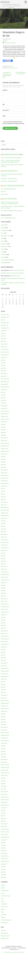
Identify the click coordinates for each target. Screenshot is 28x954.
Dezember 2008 (5, 764)
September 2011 (5, 676)
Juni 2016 (3, 523)
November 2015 (5, 542)
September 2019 (5, 419)
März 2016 (3, 531)
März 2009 (3, 756)
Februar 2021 (4, 373)
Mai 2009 (3, 751)
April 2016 (3, 529)
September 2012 (5, 644)
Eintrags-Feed (4, 933)
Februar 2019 (4, 437)
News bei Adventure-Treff (9, 171)
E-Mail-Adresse (6, 110)
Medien (3, 249)
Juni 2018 (3, 459)
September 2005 (5, 861)
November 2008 (5, 767)
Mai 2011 (3, 687)
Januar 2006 (4, 853)
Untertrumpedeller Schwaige (8, 189)
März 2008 (3, 789)
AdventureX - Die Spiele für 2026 (9, 181)
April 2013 (3, 625)
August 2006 (4, 840)
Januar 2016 (4, 537)
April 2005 (3, 874)
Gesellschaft (4, 243)
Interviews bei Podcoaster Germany (12, 154)
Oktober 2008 (4, 770)
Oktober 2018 (4, 448)
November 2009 (5, 735)
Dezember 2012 (5, 636)
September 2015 (5, 547)
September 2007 (5, 805)
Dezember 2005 (5, 856)
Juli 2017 (3, 488)
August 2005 (4, 864)
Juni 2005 (3, 869)
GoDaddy (16, 949)
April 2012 (3, 657)
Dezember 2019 (5, 411)
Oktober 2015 (4, 545)
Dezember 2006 (5, 829)
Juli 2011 (3, 681)
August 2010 (4, 711)
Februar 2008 (4, 791)
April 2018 (3, 464)
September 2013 (5, 612)
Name (4, 104)
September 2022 (5, 328)
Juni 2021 (3, 362)
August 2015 (4, 550)
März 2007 (3, 821)
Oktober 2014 (4, 577)
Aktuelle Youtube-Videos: (9, 199)
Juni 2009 (3, 748)
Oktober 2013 (4, 609)
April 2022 (3, 338)
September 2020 (5, 387)
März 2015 (3, 563)
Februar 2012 (4, 663)
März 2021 (3, 370)
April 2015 (3, 561)
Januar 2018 (4, 472)
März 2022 (3, 341)
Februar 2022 (4, 344)
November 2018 (5, 446)
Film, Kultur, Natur (5, 235)
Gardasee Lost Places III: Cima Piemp (14, 273)
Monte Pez (3, 191)
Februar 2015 (4, 566)
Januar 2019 (4, 440)
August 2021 (4, 357)
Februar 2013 (4, 630)
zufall (15, 67)
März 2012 (3, 660)
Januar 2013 (4, 633)
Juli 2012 (3, 649)
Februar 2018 (4, 470)
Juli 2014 (3, 585)
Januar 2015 (4, 569)
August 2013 (4, 614)
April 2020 (3, 400)
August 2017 (4, 486)
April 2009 (3, 754)
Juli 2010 (3, 714)
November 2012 (5, 639)
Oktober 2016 (4, 513)
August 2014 (4, 582)
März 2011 (3, 692)
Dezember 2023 (5, 314)
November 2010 (5, 703)
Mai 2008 (3, 783)
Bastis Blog (5, 2)
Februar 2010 (4, 727)
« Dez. (2, 307)
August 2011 (4, 679)
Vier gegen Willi (16, 275)
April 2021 (3, 368)
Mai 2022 (3, 336)
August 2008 (4, 775)
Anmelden (3, 930)
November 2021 (5, 352)
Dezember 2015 (5, 539)
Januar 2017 (4, 505)
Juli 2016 (3, 521)
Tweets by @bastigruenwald (8, 218)
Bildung (3, 227)
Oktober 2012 (4, 641)
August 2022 (4, 330)
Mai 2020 (3, 397)
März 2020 (3, 403)
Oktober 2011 (4, 673)
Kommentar (5, 90)
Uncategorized (4, 262)
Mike (2, 273)
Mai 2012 (3, 655)
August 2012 (4, 647)
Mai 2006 (3, 848)
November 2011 (5, 671)
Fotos (2, 238)
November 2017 (5, 478)
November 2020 (5, 381)
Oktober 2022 (4, 325)
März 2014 (3, 596)
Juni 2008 (3, 781)
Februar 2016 (4, 534)
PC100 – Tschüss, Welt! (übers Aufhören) (11, 157)
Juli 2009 (3, 746)
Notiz (12, 66)
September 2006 (5, 837)
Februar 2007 (4, 823)
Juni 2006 (3, 845)
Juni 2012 (3, 652)
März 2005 (3, 877)
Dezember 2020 (5, 379)
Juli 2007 (3, 810)
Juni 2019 (3, 427)
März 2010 (3, 724)
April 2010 (3, 722)
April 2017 (3, 496)
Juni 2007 (3, 813)
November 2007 (5, 799)
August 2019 (4, 421)
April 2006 (3, 850)
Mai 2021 (3, 365)
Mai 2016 (3, 526)
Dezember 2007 (5, 797)
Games (2, 241)
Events (2, 233)
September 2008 (5, 773)
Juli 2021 (3, 360)
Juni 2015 (3, 555)
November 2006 (5, 831)
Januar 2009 (4, 762)
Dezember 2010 (5, 700)
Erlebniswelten (5, 230)
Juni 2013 (3, 620)
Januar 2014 (4, 601)
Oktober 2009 (4, 738)
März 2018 (3, 467)
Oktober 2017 (4, 480)
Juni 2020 (3, 395)
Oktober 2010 (4, 705)
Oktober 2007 (4, 802)
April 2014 (3, 593)
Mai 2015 (3, 558)
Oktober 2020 (4, 384)
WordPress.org (4, 938)
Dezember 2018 (5, 443)
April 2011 (3, 689)
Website (4, 116)
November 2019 (5, 413)
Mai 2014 (3, 590)
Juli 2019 (3, 424)
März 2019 (3, 435)
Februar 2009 (4, 759)
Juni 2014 (3, 588)
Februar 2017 (4, 502)
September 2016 (5, 515)
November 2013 (5, 606)
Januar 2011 (4, 698)
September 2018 (5, 451)
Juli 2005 (3, 866)
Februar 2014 (4, 598)
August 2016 (4, 518)
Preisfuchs (3, 254)
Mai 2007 (3, 815)
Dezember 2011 (5, 668)
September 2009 (5, 740)
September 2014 (5, 580)
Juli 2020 (3, 392)
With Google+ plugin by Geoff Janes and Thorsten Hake (14, 952)
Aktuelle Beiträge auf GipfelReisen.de (13, 186)
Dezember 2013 (5, 604)
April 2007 (3, 818)
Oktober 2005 (4, 858)
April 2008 (3, 786)
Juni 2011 (3, 684)
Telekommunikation (6, 260)
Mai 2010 (3, 719)
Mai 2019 (3, 429)
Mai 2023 (3, 320)
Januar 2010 (4, 730)
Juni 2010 (3, 716)
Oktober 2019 (4, 416)
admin (5, 41)
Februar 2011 (4, 695)
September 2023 (5, 317)
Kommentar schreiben (10, 42)
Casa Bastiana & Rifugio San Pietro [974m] (11, 210)
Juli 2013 (3, 617)
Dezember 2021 (5, 349)
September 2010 (5, 708)
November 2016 (5, 510)
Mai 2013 (3, 622)
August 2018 (4, 454)
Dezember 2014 (5, 572)
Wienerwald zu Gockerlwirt (17, 270)
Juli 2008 (3, 778)
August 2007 (4, 807)
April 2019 (3, 432)
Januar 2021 (4, 376)
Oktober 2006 (4, 834)
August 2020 (4, 389)
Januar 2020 (4, 408)
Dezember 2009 (5, 732)
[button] (26, 2)
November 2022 (5, 322)
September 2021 (5, 354)
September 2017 (5, 483)
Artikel (2, 225)
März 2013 (3, 628)
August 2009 (4, 743)
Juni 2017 (3, 491)
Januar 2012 (4, 665)
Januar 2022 (4, 346)
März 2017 (3, 499)
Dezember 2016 (5, 507)
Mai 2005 (3, 872)
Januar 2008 (4, 794)
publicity (12, 67)
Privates (3, 257)
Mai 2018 (3, 462)
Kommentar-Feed (5, 935)
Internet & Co (4, 246)
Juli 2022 (3, 333)
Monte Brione (4, 194)
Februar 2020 (4, 405)
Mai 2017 (3, 494)
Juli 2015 (3, 553)
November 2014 (5, 574)
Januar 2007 (4, 826)
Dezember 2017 (5, 475)
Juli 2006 (3, 842)
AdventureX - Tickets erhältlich (9, 178)
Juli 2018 (3, 456)
